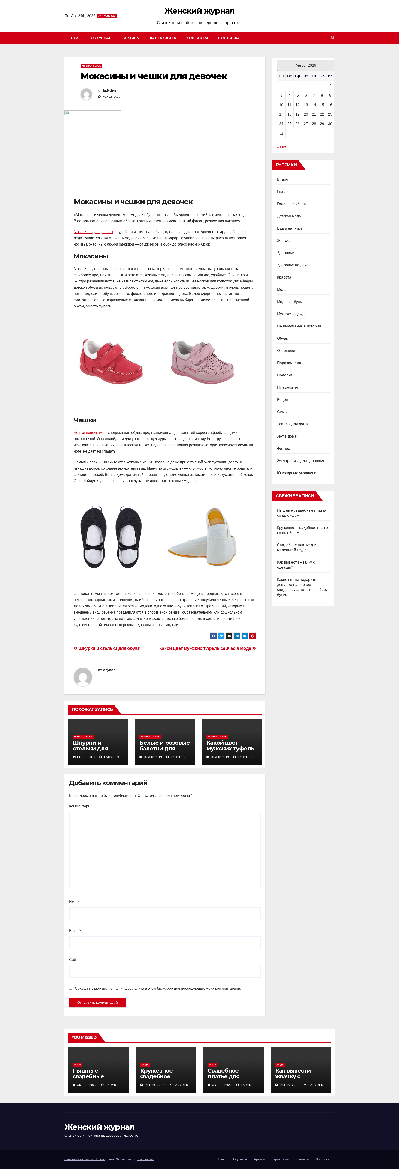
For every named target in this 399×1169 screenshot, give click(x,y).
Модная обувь (91, 66)
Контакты (197, 38)
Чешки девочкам (88, 433)
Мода (282, 289)
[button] (333, 38)
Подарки (284, 375)
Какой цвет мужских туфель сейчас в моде (205, 648)
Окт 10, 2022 (87, 1085)
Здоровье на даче (292, 265)
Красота (284, 277)
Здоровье (285, 253)
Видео (282, 179)
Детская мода (289, 216)
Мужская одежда (292, 314)
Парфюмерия (289, 363)
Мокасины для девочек (93, 232)
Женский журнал (199, 11)
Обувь (282, 338)
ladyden (109, 90)
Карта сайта (163, 38)
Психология (287, 387)
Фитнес (283, 448)
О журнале (102, 38)
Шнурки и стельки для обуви (109, 648)
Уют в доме (287, 436)
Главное (284, 192)
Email (75, 931)
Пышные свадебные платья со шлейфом (88, 1079)
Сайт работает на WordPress (84, 1159)
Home (75, 38)
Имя (74, 902)
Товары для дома (292, 424)
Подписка (229, 38)
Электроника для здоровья (300, 461)
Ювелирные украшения (298, 473)
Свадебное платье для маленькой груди (233, 1076)
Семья (283, 412)
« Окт (281, 147)
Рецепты (284, 400)
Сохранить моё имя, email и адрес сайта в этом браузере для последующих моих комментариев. (158, 988)
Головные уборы (292, 204)
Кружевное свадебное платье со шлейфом (156, 1079)
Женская (285, 241)
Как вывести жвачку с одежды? (293, 1076)
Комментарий (82, 806)
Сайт (73, 960)
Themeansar (145, 1159)
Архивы (132, 38)
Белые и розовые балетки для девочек (164, 748)
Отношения (287, 351)
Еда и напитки (289, 228)
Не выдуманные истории (299, 326)
